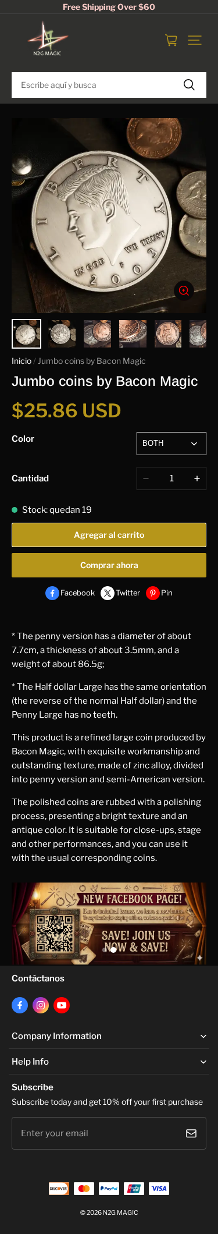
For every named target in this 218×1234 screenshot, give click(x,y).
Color (23, 439)
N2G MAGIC (120, 1213)
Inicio (21, 361)
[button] (194, 40)
